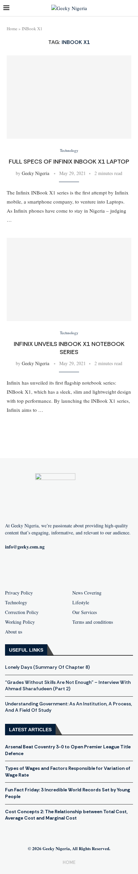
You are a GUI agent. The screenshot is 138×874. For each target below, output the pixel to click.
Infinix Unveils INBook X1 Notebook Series (69, 348)
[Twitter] (79, 568)
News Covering (86, 593)
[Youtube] (58, 568)
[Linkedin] (101, 568)
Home (12, 29)
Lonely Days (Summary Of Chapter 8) (47, 667)
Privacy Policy (19, 593)
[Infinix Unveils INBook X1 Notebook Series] (69, 279)
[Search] (131, 8)
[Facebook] (36, 568)
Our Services (84, 612)
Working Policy (20, 622)
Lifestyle (80, 602)
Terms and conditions (92, 622)
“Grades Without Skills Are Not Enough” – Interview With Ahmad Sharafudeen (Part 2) (68, 685)
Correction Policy (22, 612)
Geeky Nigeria (35, 173)
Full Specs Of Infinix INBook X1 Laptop (69, 162)
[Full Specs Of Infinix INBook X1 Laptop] (69, 97)
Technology (16, 602)
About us (13, 631)
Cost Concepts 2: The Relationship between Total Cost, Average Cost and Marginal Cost (66, 815)
